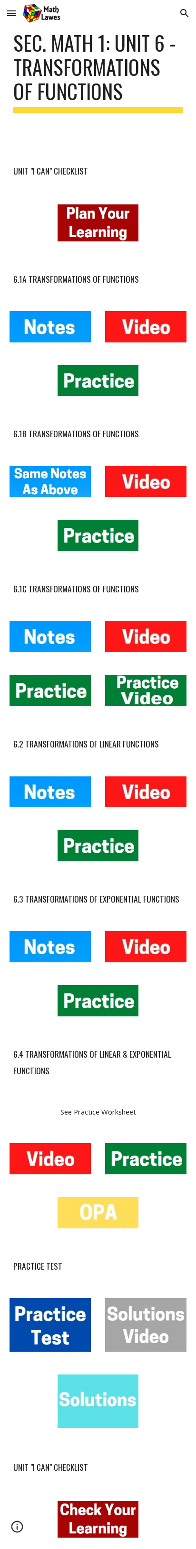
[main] (98, 72)
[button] (11, 13)
